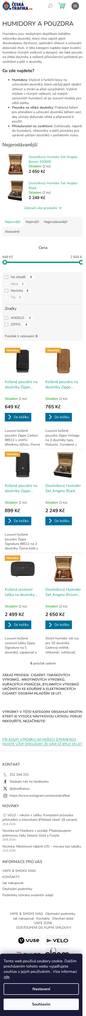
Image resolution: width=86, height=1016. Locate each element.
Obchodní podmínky (17, 889)
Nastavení (41, 989)
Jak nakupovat (12, 883)
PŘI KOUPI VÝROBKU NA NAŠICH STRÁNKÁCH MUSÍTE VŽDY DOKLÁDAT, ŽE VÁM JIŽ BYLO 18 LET (42, 741)
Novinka (19, 290)
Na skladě (21, 277)
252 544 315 (19, 774)
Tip (16, 297)
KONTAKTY (11, 877)
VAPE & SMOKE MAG (19, 871)
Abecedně (12, 231)
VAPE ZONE (43, 923)
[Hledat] (50, 6)
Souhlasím (41, 1004)
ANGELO (21, 318)
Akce (17, 284)
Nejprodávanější (55, 222)
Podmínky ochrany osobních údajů (27, 895)
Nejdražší (32, 222)
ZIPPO (19, 324)
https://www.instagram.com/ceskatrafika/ (40, 795)
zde (7, 976)
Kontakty (43, 918)
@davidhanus (20, 788)
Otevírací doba (62, 918)
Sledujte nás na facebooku (29, 781)
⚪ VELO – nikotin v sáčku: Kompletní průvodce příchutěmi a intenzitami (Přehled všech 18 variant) (39, 817)
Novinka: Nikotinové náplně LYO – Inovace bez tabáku (41, 846)
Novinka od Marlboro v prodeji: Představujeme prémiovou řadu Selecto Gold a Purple (36, 832)
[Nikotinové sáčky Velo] (57, 939)
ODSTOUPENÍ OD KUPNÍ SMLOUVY (43, 927)
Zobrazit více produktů (40, 208)
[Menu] (75, 6)
